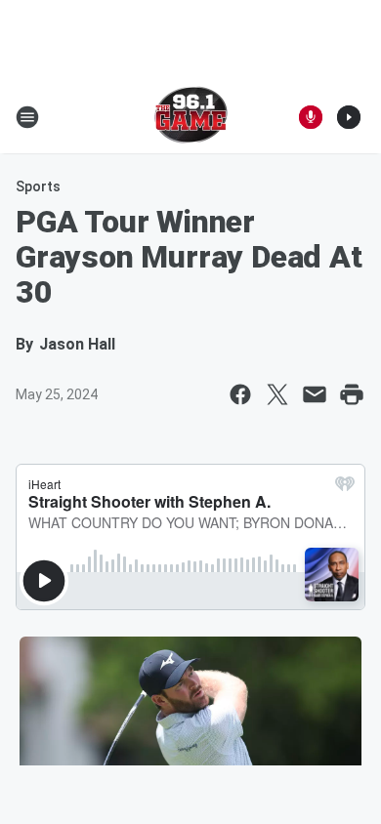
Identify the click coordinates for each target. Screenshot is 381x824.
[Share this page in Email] (314, 394)
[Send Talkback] (310, 117)
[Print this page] (351, 394)
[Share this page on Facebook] (240, 394)
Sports (38, 186)
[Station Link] (191, 117)
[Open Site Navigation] (27, 117)
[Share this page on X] (277, 394)
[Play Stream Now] (348, 117)
